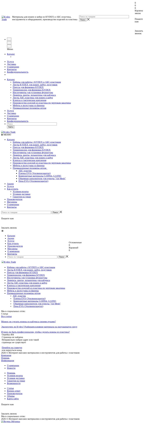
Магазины (12, 202)
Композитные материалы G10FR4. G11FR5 (39, 176)
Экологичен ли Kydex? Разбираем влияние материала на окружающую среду (39, 327)
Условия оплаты (21, 191)
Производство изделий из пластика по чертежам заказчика (42, 103)
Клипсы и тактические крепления (29, 100)
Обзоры (11, 396)
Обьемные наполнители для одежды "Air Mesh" (42, 178)
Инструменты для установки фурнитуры (33, 92)
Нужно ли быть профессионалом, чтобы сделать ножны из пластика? (35, 332)
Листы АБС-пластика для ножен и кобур (33, 97)
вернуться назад (14, 350)
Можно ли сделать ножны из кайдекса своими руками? (28, 321)
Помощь (5, 358)
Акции (10, 183)
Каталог (11, 54)
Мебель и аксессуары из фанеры (29, 105)
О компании (13, 67)
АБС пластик (25, 170)
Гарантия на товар (22, 196)
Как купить (12, 189)
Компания (6, 355)
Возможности (14, 383)
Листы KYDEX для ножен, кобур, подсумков (35, 84)
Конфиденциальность (17, 72)
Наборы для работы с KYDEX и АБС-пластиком (37, 82)
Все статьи (6, 316)
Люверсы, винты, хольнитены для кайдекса (34, 95)
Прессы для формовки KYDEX (28, 87)
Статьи (10, 388)
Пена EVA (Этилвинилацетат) (33, 181)
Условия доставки (21, 194)
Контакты (12, 69)
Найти (10, 127)
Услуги (10, 61)
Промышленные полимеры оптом (29, 108)
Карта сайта (13, 398)
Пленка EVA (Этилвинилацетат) (34, 173)
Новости (11, 368)
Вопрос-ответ (13, 391)
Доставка (11, 64)
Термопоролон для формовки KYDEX (32, 90)
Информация (7, 360)
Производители (14, 199)
